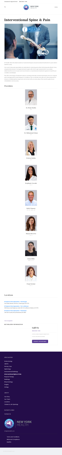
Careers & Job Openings (11, 404)
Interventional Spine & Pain (12, 374)
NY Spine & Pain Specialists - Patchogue (15, 301)
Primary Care (8, 366)
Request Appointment (40, 341)
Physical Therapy (9, 377)
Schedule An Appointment (11, 1)
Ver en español (8, 321)
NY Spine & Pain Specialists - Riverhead (15, 310)
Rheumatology (8, 382)
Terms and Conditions (13, 437)
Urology (6, 387)
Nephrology (7, 369)
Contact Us (7, 414)
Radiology (7, 379)
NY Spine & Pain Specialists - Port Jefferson (16, 306)
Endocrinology (8, 361)
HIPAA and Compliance (13, 439)
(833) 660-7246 (23, 1)
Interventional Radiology (11, 371)
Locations (7, 402)
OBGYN (6, 364)
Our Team (7, 399)
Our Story (7, 396)
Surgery (6, 384)
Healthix (9, 442)
